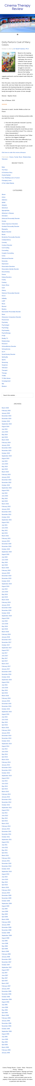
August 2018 (5, 618)
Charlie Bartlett (6, 175)
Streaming (5, 362)
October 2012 (6, 805)
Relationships (27, 157)
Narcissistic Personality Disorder (11, 311)
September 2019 (7, 583)
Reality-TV (5, 338)
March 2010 (5, 887)
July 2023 (4, 461)
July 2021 (4, 525)
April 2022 (5, 501)
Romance (4, 343)
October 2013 (6, 773)
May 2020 (5, 562)
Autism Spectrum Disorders (10, 224)
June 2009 (5, 911)
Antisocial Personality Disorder (11, 218)
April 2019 (5, 597)
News (3, 314)
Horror (4, 295)
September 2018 (7, 615)
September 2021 (7, 520)
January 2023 (6, 477)
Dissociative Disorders (8, 266)
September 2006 (7, 999)
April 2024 (5, 437)
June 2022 (5, 496)
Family (16, 157)
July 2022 (4, 493)
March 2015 (5, 727)
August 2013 (5, 778)
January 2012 (6, 829)
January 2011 (6, 861)
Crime (3, 256)
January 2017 (6, 669)
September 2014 (7, 743)
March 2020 (5, 567)
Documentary (6, 271)
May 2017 (5, 658)
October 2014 (6, 741)
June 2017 (5, 655)
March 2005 (5, 1047)
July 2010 (4, 876)
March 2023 (5, 472)
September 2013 (7, 775)
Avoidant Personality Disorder (10, 226)
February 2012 (6, 826)
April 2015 (5, 725)
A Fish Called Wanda (8, 183)
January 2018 (6, 637)
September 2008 (7, 935)
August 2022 (5, 490)
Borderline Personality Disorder (11, 237)
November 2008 (6, 930)
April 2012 (5, 821)
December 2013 (6, 767)
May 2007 (5, 978)
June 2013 (5, 783)
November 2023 (6, 450)
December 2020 (6, 543)
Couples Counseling (8, 253)
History (4, 290)
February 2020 (6, 570)
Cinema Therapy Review (17, 7)
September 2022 (7, 488)
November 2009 (6, 898)
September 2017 (7, 647)
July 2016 (4, 685)
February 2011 (6, 858)
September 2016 (7, 679)
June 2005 (5, 1039)
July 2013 (4, 781)
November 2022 (6, 482)
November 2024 (6, 418)
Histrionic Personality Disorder (11, 293)
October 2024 (6, 421)
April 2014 (5, 757)
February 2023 (6, 474)
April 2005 (5, 1044)
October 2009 (6, 900)
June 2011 (5, 847)
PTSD (3, 335)
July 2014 (4, 749)
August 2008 (5, 938)
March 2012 (5, 823)
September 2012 (7, 807)
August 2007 (5, 970)
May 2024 (5, 434)
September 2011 (7, 839)
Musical (4, 306)
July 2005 (4, 1036)
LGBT (3, 301)
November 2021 (6, 514)
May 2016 (5, 690)
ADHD (3, 202)
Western (4, 386)
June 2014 (5, 751)
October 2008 (6, 932)
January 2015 (6, 733)
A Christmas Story (7, 172)
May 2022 (5, 498)
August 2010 (5, 874)
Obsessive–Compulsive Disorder (11, 317)
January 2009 (6, 924)
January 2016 (6, 701)
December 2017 (6, 639)
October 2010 (6, 869)
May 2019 (5, 594)
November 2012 (6, 802)
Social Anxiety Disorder (8, 354)
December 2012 (6, 799)
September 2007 (7, 967)
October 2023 (6, 453)
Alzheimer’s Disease (8, 213)
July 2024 (4, 429)
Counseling (5, 250)
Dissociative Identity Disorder (10, 269)
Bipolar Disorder (6, 232)
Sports (4, 359)
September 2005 (7, 1031)
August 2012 (5, 810)
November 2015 (6, 706)
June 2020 (5, 559)
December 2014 (6, 735)
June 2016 (5, 687)
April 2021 (5, 533)
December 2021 (6, 511)
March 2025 (5, 408)
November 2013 (6, 770)
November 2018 (6, 610)
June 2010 (5, 879)
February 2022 (6, 506)
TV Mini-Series (6, 378)
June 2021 (5, 527)
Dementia (4, 261)
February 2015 (6, 730)
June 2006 (5, 1007)
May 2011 (5, 850)
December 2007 (6, 959)
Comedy (4, 242)
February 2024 (6, 442)
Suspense (5, 365)
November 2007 (6, 962)
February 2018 (6, 634)
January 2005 (6, 1052)
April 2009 (5, 916)
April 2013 (5, 789)
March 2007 (5, 983)
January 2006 (6, 1020)
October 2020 (6, 549)
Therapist (4, 370)
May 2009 (5, 914)
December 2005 (6, 1023)
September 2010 (7, 871)
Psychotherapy (6, 333)
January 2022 (6, 509)
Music (20, 157)
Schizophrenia (6, 349)
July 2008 (4, 940)
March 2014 (5, 759)
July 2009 (4, 908)
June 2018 (5, 623)
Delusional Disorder (7, 258)
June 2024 (5, 432)
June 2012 (5, 815)
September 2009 (7, 903)
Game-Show (5, 285)
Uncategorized (6, 381)
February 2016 (6, 698)
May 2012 (5, 818)
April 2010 (5, 884)
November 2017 (6, 642)
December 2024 (6, 416)
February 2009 (6, 922)
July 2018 (4, 621)
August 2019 (5, 586)
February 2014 (6, 762)
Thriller (4, 375)
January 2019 (6, 605)
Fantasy (4, 282)
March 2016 (5, 695)
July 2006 (4, 1004)
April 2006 (5, 1012)
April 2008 (5, 948)
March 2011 (5, 855)
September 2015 (7, 711)
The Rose (5, 170)
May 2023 (5, 466)
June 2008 (5, 943)
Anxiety (4, 221)
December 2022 (6, 479)
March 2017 (5, 663)
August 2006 (5, 1002)
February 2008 (6, 954)
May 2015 (5, 722)
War (3, 383)
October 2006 (6, 996)
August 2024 (5, 426)
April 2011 (5, 852)
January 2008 (6, 956)
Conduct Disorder (7, 245)
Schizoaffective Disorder (9, 346)
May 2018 (5, 626)
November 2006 (6, 994)
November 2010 (6, 866)
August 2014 (5, 746)
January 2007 (6, 988)
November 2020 (6, 546)
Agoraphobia (5, 210)
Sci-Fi (3, 351)
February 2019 (6, 602)
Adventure (5, 208)
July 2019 (4, 589)
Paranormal (5, 319)
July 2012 (4, 813)
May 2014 (5, 754)
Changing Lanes (6, 180)
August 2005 (5, 1034)
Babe (3, 167)
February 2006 (6, 1018)
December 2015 (6, 703)
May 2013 (5, 786)
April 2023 (5, 469)
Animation (5, 215)
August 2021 (5, 522)
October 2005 (6, 1028)
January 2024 (6, 445)
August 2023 (5, 458)
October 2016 (6, 677)
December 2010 (6, 863)
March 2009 (5, 919)
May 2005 (5, 1042)
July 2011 (4, 845)
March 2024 (5, 440)
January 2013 (6, 797)
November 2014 (6, 738)
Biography (5, 229)
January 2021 (6, 541)
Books (3, 234)
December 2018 (6, 607)
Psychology (5, 327)
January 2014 (6, 765)
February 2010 (6, 890)
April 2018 (5, 629)
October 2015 (6, 709)
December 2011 (6, 831)
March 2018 (5, 631)
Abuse (4, 194)
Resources (29, 1067)
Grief (3, 287)
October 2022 (6, 485)
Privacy (15, 1069)
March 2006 (5, 1015)
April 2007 (5, 980)
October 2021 (6, 517)
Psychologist (5, 325)
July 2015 (4, 717)
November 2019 (6, 578)
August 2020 (5, 554)
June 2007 (5, 975)
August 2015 (5, 714)
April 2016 (5, 693)
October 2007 (6, 964)
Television (5, 159)
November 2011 (6, 834)
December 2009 (6, 895)
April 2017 (5, 661)
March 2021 (5, 535)
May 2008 (5, 946)
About (23, 1067)
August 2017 (5, 650)
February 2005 (6, 1050)
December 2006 (6, 991)
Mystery (4, 309)
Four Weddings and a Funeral (11, 177)
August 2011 (5, 842)
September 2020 (7, 551)
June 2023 (5, 464)
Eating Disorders (7, 277)
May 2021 (5, 530)
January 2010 (6, 893)
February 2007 (6, 986)
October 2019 (6, 581)
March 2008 (5, 951)
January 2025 (6, 413)
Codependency (6, 239)
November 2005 (6, 1026)
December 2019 (6, 575)
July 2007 (4, 972)
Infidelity (4, 298)
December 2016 (6, 671)
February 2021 (6, 538)
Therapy (4, 373)
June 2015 (5, 719)
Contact (19, 1067)
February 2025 (6, 410)
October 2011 (6, 837)
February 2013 (6, 794)
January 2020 (6, 573)
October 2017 (6, 645)
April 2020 (5, 565)
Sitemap (20, 1069)
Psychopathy (5, 330)
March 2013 (5, 791)
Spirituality (5, 357)
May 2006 (5, 1010)
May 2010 (5, 882)
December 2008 (6, 927)
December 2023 (6, 448)
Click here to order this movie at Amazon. (14, 152)
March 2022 (5, 503)
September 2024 (7, 424)
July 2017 (4, 653)
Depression (5, 263)
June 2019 (5, 591)
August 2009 (5, 906)
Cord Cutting (5, 247)
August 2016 (5, 682)
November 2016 (6, 674)
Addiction (4, 200)
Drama (11, 157)
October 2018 (6, 613)
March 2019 (5, 599)
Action (3, 197)
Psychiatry (5, 322)
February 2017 (6, 666)
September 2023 (7, 456)
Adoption (4, 205)
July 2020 (4, 557)
